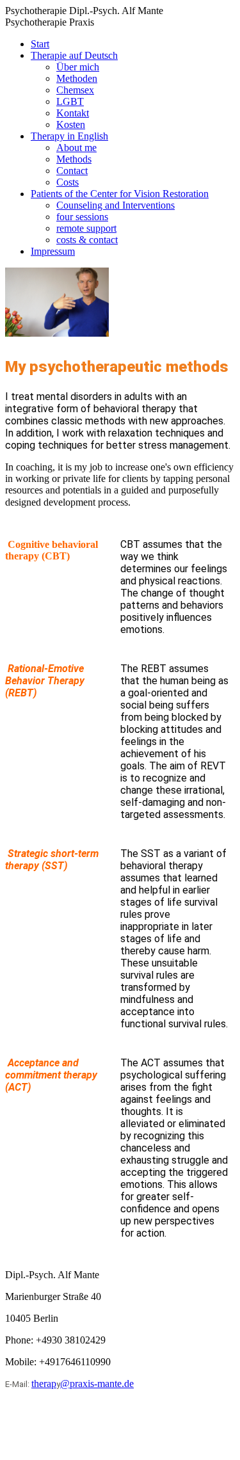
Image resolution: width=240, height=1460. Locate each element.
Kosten (70, 124)
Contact (72, 170)
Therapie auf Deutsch (74, 55)
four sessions (82, 216)
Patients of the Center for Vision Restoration (120, 193)
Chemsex (75, 89)
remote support (86, 228)
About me (76, 147)
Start (40, 43)
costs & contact (87, 239)
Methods (74, 159)
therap (43, 1383)
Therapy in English (69, 136)
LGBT (70, 101)
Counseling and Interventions (115, 205)
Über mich (77, 66)
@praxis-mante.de (97, 1383)
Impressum (53, 251)
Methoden (76, 78)
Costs (67, 182)
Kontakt (72, 113)
